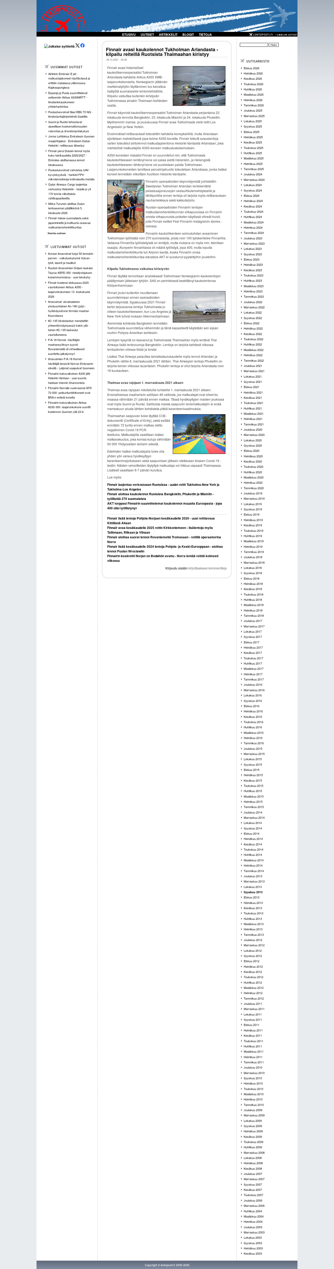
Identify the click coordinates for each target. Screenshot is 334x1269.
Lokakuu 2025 (253, 121)
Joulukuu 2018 (253, 557)
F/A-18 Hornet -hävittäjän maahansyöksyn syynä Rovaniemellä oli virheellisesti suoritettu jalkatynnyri (66, 347)
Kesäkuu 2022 (253, 334)
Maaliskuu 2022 (254, 350)
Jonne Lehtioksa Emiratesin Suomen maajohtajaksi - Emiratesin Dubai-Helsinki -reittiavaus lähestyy (71, 140)
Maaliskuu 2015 (254, 796)
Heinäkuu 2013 (253, 903)
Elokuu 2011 (251, 1025)
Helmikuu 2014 (253, 865)
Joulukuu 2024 (253, 174)
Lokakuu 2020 (253, 440)
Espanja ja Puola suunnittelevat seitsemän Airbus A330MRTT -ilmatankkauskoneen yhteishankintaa (67, 100)
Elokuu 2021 (251, 387)
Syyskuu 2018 (253, 573)
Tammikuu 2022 (254, 360)
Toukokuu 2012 (253, 977)
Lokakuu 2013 (253, 887)
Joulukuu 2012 (253, 940)
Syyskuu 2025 (253, 126)
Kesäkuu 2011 (253, 1035)
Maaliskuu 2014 (254, 860)
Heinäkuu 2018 (253, 583)
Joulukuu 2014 (253, 812)
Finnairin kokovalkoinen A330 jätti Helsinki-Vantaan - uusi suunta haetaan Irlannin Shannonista (69, 378)
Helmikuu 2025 (253, 163)
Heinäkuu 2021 (253, 392)
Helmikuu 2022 (253, 355)
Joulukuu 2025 (253, 110)
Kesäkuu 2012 (253, 972)
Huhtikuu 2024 (253, 217)
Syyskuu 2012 (253, 956)
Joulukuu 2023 (253, 238)
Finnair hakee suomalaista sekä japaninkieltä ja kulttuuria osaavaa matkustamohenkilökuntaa (69, 222)
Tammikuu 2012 (254, 998)
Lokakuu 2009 (253, 1120)
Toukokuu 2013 (253, 913)
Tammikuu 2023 (254, 296)
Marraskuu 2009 (254, 1115)
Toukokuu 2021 (253, 403)
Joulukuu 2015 (253, 748)
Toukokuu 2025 (253, 148)
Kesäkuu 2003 (253, 1253)
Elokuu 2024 (251, 195)
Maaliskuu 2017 (254, 668)
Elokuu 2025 (251, 132)
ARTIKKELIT (168, 34)
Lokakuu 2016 (253, 695)
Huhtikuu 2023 (253, 280)
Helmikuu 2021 (253, 419)
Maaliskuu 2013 (254, 924)
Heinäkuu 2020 (253, 456)
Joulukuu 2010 (253, 1067)
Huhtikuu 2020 (253, 472)
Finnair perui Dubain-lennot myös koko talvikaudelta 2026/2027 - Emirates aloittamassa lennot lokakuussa (69, 158)
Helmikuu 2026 (253, 100)
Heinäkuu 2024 (253, 201)
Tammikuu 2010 (254, 1105)
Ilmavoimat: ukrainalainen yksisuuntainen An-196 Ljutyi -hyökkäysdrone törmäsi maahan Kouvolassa (68, 308)
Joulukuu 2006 (253, 1200)
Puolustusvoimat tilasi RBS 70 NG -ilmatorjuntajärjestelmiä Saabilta (70, 114)
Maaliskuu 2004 (254, 1216)
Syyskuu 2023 (253, 254)
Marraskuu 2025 (254, 116)
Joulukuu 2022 (253, 302)
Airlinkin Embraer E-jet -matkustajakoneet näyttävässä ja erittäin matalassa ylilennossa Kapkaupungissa (69, 81)
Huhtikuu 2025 (253, 153)
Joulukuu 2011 (253, 1003)
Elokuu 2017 (251, 642)
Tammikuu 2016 (254, 743)
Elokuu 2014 (251, 833)
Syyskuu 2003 (253, 1243)
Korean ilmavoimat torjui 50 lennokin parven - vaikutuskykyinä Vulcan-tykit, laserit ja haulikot (70, 258)
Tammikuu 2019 (254, 552)
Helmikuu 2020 (253, 482)
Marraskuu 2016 (254, 690)
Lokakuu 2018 (253, 568)
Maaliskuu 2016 (254, 732)
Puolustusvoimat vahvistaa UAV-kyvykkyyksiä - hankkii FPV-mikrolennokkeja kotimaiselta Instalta (71, 174)
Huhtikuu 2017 (253, 663)
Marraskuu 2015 (254, 754)
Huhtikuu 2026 (253, 89)
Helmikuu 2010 (253, 1099)
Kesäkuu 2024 (253, 206)
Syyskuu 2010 (253, 1078)
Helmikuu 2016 (253, 738)
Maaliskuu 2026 (254, 94)
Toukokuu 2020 (253, 466)
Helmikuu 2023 (253, 291)
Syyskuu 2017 (253, 636)
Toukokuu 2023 (253, 275)
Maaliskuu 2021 (254, 413)
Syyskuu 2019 (253, 509)
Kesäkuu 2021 (253, 397)
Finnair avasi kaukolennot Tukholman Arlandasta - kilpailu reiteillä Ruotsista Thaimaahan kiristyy (162, 51)
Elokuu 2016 (251, 706)
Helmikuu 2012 (253, 993)
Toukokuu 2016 (253, 722)
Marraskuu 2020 (254, 434)
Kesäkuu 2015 (253, 780)
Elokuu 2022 (251, 323)
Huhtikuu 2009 (253, 1147)
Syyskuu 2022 (253, 318)
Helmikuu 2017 (253, 674)
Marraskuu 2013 (254, 881)
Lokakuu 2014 (253, 823)
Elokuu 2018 (251, 578)
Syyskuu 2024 (253, 190)
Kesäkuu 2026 (253, 78)
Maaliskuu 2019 (254, 541)
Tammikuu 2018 (254, 615)
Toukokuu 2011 (253, 1041)
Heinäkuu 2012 (253, 966)
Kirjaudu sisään (176, 568)
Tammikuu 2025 (254, 169)
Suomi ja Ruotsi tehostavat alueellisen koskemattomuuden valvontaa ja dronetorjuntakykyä (68, 126)
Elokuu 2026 (251, 68)
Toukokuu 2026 (253, 84)
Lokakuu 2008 (253, 1158)
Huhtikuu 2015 (253, 791)
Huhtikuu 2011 (253, 1046)
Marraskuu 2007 (254, 1179)
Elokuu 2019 (251, 514)
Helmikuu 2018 (253, 610)
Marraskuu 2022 (254, 307)
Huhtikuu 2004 (253, 1211)
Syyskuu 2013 (253, 892)
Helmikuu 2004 (253, 1221)
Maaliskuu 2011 (254, 1051)
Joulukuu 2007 (253, 1174)
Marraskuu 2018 (254, 562)
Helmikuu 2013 (253, 929)
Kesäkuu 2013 (253, 908)
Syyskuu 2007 (253, 1184)
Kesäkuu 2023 (253, 270)
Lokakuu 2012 (253, 950)
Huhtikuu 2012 (253, 982)
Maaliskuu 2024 (254, 222)
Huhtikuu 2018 (253, 599)
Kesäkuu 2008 (253, 1168)
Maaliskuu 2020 (254, 477)
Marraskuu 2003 (254, 1232)
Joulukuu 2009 (253, 1110)
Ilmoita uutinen (57, 233)
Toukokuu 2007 (253, 1195)
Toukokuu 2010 (253, 1089)
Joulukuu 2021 (253, 366)
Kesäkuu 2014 (253, 844)
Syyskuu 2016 (253, 701)
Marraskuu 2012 (254, 945)
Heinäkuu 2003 (253, 1248)
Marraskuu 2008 (254, 1152)
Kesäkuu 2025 (253, 142)
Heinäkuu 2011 (253, 1030)
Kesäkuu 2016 (253, 716)
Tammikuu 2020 (254, 488)
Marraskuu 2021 (254, 371)
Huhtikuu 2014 (253, 854)
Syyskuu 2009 (253, 1126)
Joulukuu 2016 (253, 684)
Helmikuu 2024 (253, 227)
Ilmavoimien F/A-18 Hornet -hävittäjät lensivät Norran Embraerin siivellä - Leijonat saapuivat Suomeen (71, 363)
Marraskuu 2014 (254, 817)
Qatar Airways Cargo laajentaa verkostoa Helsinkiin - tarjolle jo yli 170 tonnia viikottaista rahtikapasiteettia (69, 191)
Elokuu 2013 (251, 897)
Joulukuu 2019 (253, 493)
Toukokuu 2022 (253, 339)
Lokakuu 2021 (253, 376)
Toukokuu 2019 (253, 530)
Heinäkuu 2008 (253, 1163)
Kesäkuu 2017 (253, 652)
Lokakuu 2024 (253, 185)
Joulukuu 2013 (253, 876)
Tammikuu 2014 (254, 871)
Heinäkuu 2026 (253, 73)
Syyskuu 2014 (253, 828)
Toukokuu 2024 (253, 211)
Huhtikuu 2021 (253, 408)
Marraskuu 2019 (254, 498)
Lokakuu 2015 (253, 759)
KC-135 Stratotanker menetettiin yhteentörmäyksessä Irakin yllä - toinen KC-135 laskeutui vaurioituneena (69, 328)
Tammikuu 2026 (254, 105)
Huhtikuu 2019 (253, 536)
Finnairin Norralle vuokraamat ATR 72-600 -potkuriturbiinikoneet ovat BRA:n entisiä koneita (70, 392)
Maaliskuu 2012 (254, 987)
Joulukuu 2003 (253, 1227)
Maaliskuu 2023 (254, 286)
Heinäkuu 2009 (253, 1131)
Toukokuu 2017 (253, 658)
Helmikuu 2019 (253, 546)
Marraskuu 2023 (254, 243)
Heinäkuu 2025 (253, 137)
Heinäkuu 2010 (253, 1083)
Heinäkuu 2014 (253, 839)
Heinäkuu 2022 (253, 328)
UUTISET (147, 34)
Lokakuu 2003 (253, 1237)
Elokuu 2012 (251, 961)
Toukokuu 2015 (253, 785)
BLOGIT (188, 34)
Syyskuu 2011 (253, 1019)
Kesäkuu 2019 (253, 525)
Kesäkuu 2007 (253, 1189)
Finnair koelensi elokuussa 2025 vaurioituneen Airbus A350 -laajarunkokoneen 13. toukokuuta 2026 (69, 289)
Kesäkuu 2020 (253, 461)
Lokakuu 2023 (253, 248)
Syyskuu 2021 (253, 381)
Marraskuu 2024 (254, 179)
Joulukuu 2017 (253, 621)
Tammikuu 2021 (254, 424)
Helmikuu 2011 (253, 1057)
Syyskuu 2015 (253, 764)
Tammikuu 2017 (254, 679)
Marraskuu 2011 (254, 1009)
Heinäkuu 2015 (253, 775)
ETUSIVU (129, 34)
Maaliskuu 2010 (254, 1094)
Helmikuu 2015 (253, 801)
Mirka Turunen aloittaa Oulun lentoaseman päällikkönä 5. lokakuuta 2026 (66, 208)
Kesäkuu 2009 (253, 1136)
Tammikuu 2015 (254, 807)
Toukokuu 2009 (253, 1142)
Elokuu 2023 (251, 259)
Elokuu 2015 (251, 770)
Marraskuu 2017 (254, 626)
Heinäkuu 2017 (253, 647)
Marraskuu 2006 (254, 1205)
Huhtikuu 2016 (253, 727)
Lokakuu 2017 (253, 631)
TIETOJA (205, 34)
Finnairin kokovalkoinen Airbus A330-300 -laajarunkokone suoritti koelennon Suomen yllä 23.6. (69, 407)
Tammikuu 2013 (254, 934)
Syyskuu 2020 (253, 445)
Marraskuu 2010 (254, 1073)
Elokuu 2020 (251, 450)
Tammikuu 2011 (254, 1062)
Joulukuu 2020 (253, 429)
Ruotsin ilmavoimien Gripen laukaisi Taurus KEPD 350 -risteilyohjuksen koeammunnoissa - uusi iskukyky (70, 272)
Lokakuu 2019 (253, 504)
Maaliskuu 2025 (254, 158)
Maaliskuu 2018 (254, 605)
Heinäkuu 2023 (253, 264)
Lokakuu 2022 (253, 312)
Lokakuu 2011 (253, 1014)
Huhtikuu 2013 (253, 918)
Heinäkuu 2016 (253, 711)
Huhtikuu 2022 (253, 344)
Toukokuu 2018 (253, 594)
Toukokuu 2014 (253, 849)
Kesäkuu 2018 (253, 589)
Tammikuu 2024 (254, 232)
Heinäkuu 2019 (253, 520)
